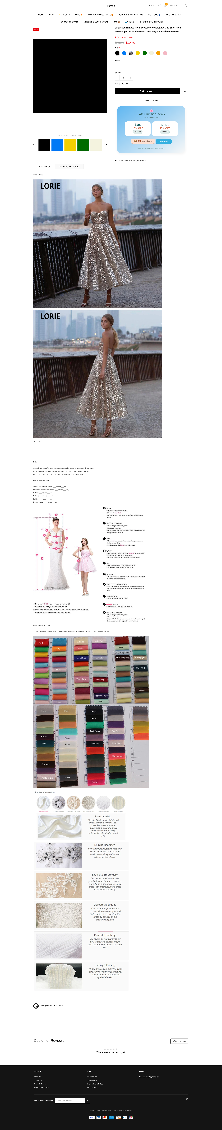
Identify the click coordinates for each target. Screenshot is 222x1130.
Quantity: (118, 72)
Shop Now (164, 141)
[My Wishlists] (159, 5)
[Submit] (87, 1100)
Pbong (111, 5)
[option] (70, 76)
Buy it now (151, 100)
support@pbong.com (151, 1077)
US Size (118, 60)
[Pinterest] (187, 1099)
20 (119, 160)
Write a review (179, 1041)
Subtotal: (118, 84)
